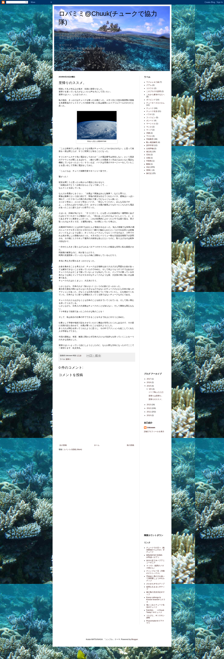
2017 (149, 379)
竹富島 (149, 161)
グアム (149, 85)
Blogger (134, 639)
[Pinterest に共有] (99, 355)
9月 (150, 389)
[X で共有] (93, 355)
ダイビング (150, 100)
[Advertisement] (153, 225)
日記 (148, 167)
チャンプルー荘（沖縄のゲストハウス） (155, 572)
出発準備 (150, 148)
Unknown (151, 428)
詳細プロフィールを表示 (154, 431)
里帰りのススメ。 (156, 399)
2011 (149, 412)
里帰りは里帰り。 (156, 396)
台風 (148, 158)
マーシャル (150, 124)
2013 (149, 405)
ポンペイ (150, 121)
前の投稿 (130, 445)
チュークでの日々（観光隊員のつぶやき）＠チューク (155, 550)
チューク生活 (151, 111)
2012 (149, 408)
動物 (148, 164)
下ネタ (149, 136)
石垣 (148, 155)
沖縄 (148, 133)
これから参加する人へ (155, 95)
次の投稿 (63, 445)
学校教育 (150, 139)
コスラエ (150, 88)
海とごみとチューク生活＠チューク (155, 606)
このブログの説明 (153, 91)
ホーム (97, 445)
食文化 (149, 152)
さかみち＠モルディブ (155, 584)
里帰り (68, 359)
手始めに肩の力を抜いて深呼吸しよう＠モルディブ (155, 578)
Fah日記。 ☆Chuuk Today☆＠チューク (155, 611)
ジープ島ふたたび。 (157, 392)
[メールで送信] (87, 355)
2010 (149, 415)
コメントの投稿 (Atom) (72, 449)
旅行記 (149, 173)
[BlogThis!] (90, 355)
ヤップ (149, 130)
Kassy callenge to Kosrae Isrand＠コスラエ (155, 599)
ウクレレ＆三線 (152, 82)
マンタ (149, 127)
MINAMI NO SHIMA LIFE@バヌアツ (154, 556)
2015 (149, 386)
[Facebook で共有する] (96, 355)
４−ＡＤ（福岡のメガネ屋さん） (155, 567)
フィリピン (150, 117)
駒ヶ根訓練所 (151, 142)
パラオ (149, 114)
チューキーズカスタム (155, 103)
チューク (150, 108)
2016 (149, 382)
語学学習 (150, 145)
